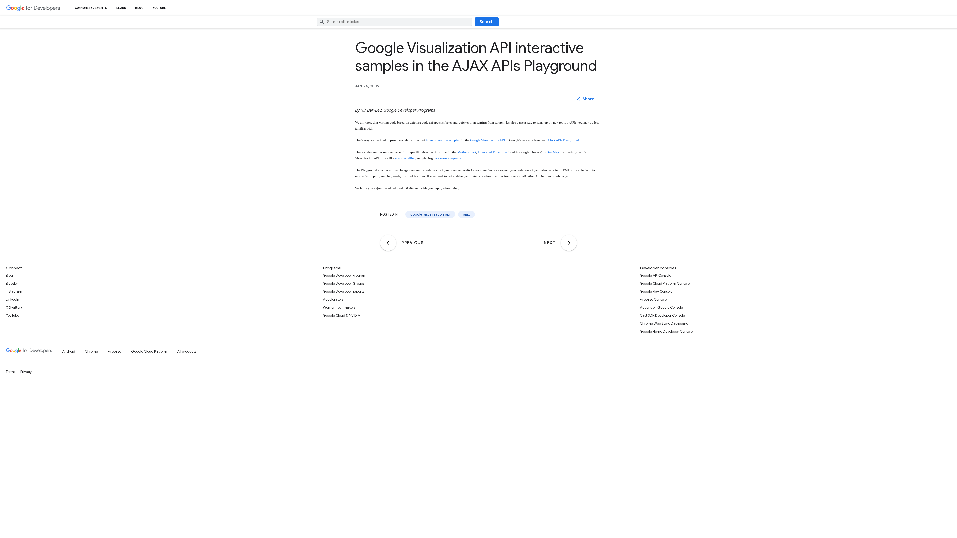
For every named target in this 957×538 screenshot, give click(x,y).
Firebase (114, 351)
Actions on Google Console (661, 307)
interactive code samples (443, 140)
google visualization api (430, 214)
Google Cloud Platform (149, 351)
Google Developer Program (344, 275)
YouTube (159, 8)
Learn (121, 8)
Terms (10, 371)
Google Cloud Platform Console (665, 283)
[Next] (569, 243)
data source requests (447, 158)
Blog (139, 8)
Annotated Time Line (492, 152)
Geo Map (553, 152)
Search (487, 21)
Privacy (26, 371)
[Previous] (388, 243)
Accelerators (333, 299)
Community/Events (91, 8)
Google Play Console (656, 291)
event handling (405, 158)
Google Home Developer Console (666, 331)
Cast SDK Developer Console (662, 315)
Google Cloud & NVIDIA (341, 315)
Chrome (91, 351)
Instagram (14, 291)
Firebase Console (653, 299)
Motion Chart (466, 152)
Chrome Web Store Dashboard (664, 323)
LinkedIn (12, 299)
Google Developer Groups (343, 283)
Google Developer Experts (343, 291)
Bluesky (12, 283)
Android (68, 351)
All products (186, 351)
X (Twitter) (14, 307)
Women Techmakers (339, 307)
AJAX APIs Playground (563, 140)
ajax (466, 214)
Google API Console (655, 275)
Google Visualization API (487, 140)
